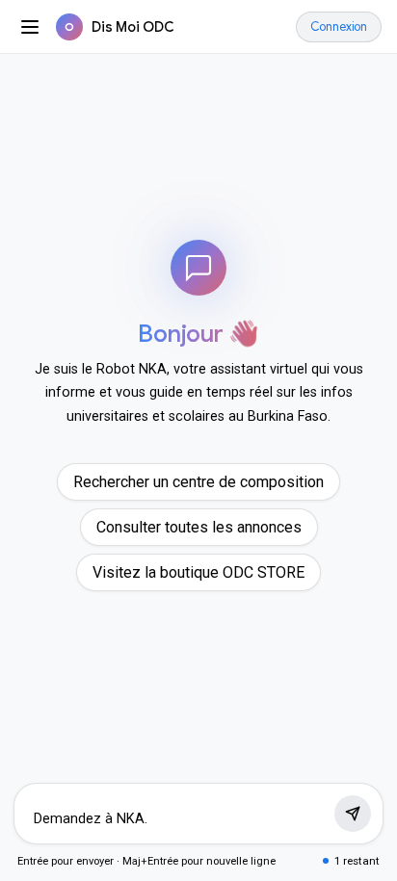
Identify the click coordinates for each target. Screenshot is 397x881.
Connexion (338, 27)
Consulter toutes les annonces (199, 527)
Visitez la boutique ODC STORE (198, 572)
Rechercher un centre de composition (198, 482)
